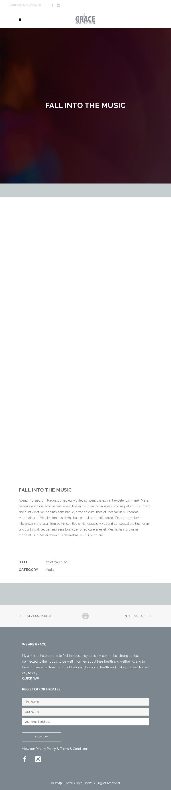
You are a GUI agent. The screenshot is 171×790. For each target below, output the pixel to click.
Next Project (135, 616)
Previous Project (39, 616)
